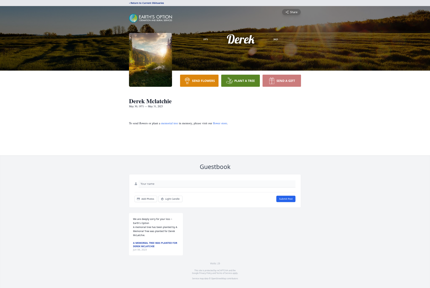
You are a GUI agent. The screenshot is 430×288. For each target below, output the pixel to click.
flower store (220, 123)
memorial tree (169, 123)
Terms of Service (224, 273)
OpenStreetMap (218, 278)
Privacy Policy (205, 273)
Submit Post (286, 198)
